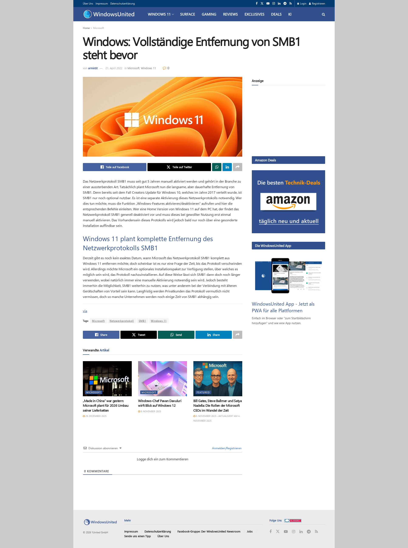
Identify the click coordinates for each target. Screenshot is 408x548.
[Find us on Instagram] (273, 3)
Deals (276, 14)
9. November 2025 (150, 411)
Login (302, 3)
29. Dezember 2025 (95, 416)
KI (290, 14)
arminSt (93, 68)
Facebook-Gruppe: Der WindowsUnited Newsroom (208, 531)
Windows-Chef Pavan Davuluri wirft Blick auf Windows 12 (159, 403)
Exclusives (254, 14)
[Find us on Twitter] (262, 3)
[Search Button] (323, 14)
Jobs (250, 531)
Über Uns (88, 3)
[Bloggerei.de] (292, 520)
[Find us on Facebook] (257, 3)
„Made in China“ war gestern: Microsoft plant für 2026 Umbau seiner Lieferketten (105, 405)
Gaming (209, 14)
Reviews (230, 14)
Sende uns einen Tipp (137, 536)
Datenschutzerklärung (122, 3)
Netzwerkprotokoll (122, 320)
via (85, 311)
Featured (203, 392)
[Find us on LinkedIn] (279, 3)
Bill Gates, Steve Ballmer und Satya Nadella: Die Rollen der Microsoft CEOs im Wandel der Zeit (217, 405)
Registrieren (318, 3)
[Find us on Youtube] (267, 3)
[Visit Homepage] (110, 14)
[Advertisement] (288, 121)
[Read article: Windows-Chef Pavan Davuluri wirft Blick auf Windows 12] (162, 378)
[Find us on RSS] (290, 3)
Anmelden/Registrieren (226, 448)
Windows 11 (159, 14)
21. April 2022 (113, 68)
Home (86, 28)
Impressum (102, 3)
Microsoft (98, 28)
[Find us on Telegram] (284, 3)
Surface (187, 14)
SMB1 (142, 320)
